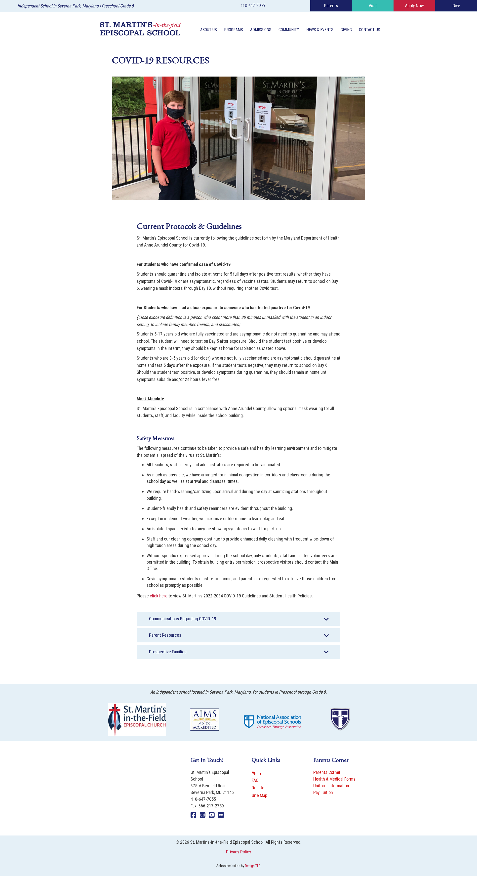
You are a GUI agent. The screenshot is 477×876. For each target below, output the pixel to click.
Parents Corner (327, 772)
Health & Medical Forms (334, 779)
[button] (238, 619)
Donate (258, 787)
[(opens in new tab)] (137, 719)
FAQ (255, 780)
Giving (346, 29)
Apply (257, 772)
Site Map (259, 795)
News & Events (319, 29)
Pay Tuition (323, 792)
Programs (233, 29)
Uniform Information (331, 785)
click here (158, 595)
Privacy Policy (238, 851)
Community (288, 29)
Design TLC (253, 866)
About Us (208, 29)
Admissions (260, 29)
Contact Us (369, 29)
